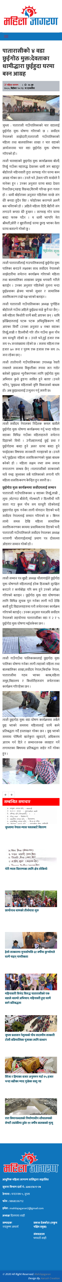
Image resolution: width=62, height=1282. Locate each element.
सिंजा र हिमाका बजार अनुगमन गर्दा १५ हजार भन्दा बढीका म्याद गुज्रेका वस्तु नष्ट (29, 1079)
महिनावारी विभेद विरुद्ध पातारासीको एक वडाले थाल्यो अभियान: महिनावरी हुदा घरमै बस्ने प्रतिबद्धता (28, 998)
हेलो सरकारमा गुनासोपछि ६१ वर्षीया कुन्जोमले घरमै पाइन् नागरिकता (30, 954)
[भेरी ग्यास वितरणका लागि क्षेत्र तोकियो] (31, 857)
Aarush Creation (50, 1278)
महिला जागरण (12, 84)
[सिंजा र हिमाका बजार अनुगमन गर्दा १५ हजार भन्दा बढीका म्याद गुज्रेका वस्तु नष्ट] (31, 1064)
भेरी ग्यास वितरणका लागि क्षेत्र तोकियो (26, 869)
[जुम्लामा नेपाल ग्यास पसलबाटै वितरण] (31, 815)
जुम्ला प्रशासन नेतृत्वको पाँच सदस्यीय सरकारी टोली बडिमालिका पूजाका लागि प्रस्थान (30, 1037)
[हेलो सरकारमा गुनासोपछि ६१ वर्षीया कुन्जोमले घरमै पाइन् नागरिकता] (31, 940)
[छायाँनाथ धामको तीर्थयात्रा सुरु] (31, 898)
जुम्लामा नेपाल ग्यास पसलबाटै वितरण (25, 827)
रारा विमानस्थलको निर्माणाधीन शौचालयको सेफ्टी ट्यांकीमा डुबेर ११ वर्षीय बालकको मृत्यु (29, 1121)
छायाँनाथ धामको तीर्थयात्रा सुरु (22, 910)
